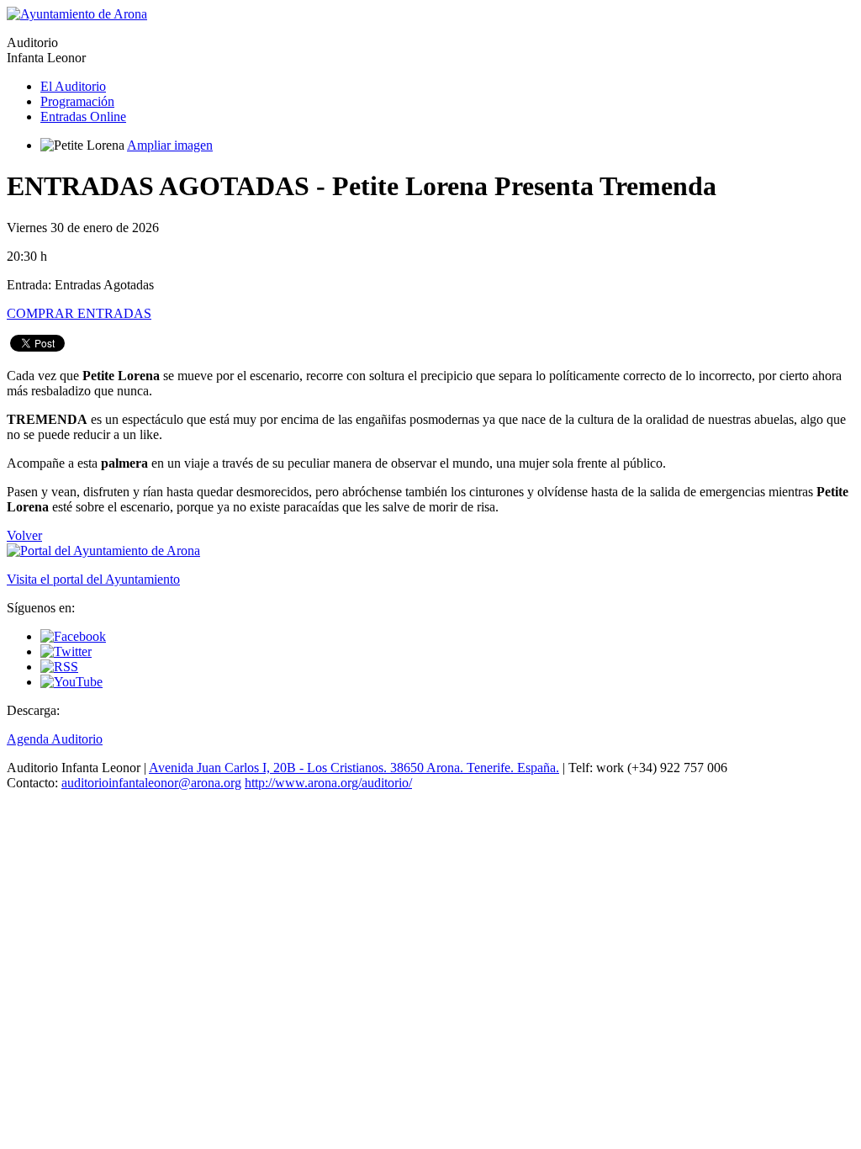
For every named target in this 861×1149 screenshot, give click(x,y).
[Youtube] (71, 682)
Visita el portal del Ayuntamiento (93, 579)
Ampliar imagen (170, 145)
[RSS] (59, 666)
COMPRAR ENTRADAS (79, 313)
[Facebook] (73, 636)
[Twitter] (66, 651)
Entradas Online (83, 116)
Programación (77, 101)
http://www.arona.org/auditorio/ (328, 783)
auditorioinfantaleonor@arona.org (151, 783)
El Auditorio (73, 86)
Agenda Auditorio (55, 739)
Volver (24, 535)
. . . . (354, 767)
